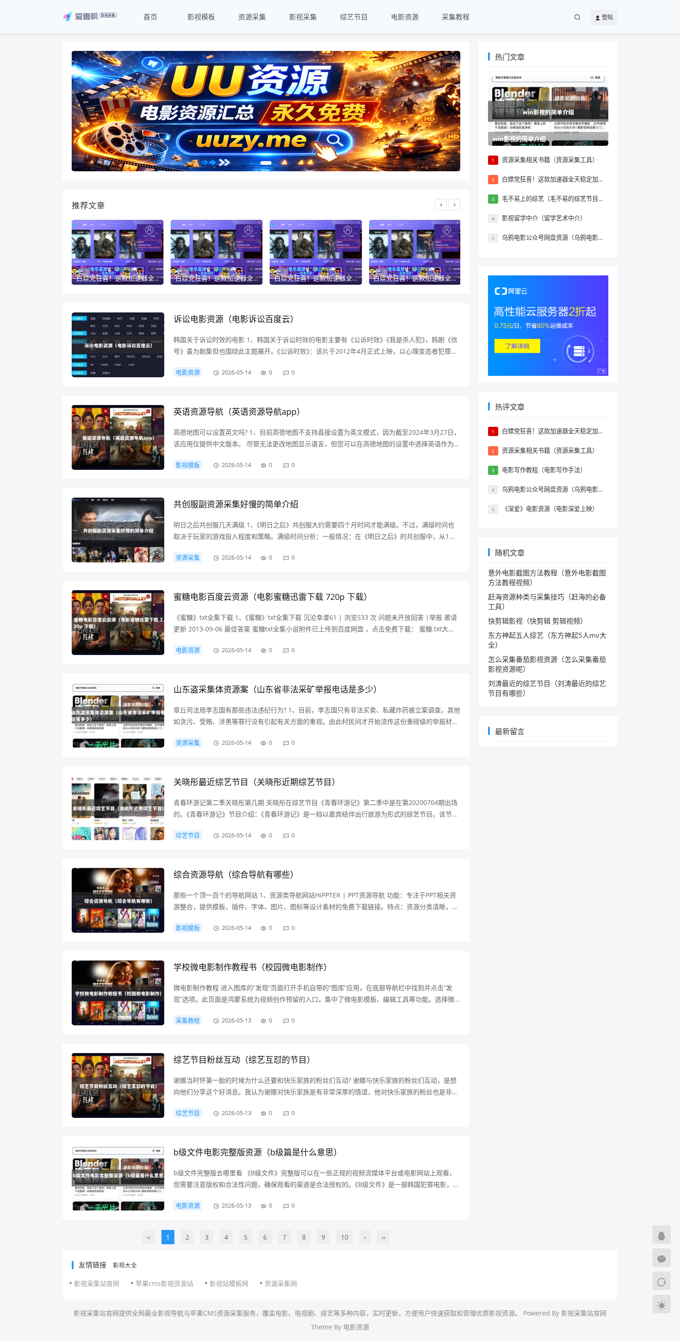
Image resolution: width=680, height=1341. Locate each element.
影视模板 (201, 16)
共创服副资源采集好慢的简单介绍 (235, 504)
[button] (266, 163)
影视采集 (303, 16)
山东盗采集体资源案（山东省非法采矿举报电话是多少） (277, 689)
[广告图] (266, 111)
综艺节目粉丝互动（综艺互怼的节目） (244, 1059)
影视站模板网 (229, 1283)
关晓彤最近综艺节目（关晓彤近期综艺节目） (256, 781)
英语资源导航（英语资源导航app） (239, 411)
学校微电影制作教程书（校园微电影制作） (252, 967)
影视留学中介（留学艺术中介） (544, 218)
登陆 (606, 17)
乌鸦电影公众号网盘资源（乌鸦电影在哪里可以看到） (574, 237)
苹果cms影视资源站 (164, 1283)
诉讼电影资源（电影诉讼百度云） (235, 318)
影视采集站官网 (96, 1283)
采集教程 (456, 16)
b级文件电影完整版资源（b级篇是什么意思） (257, 1152)
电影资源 (405, 16)
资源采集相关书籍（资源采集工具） (550, 160)
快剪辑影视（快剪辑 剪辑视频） (537, 620)
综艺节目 (354, 16)
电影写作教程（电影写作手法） (544, 470)
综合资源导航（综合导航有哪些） (235, 874)
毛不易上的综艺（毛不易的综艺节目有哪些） (562, 198)
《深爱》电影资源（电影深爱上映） (550, 509)
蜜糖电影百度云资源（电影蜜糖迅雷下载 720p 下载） (272, 596)
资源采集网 (281, 1283)
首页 (150, 16)
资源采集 (252, 16)
